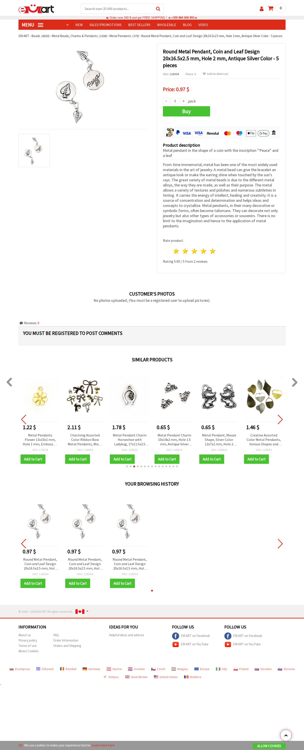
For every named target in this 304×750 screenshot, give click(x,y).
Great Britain (139, 677)
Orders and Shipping (67, 646)
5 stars (212, 251)
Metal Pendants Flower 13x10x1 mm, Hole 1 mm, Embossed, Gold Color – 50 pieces (40, 440)
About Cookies (28, 651)
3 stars (194, 251)
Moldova (195, 677)
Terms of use (27, 646)
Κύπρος (114, 677)
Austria (117, 669)
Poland (243, 669)
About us (24, 635)
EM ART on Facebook (195, 636)
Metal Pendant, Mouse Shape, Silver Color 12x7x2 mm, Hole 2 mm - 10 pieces (219, 440)
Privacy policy (27, 640)
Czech (161, 669)
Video (203, 24)
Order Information (65, 640)
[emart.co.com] (36, 8)
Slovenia (289, 669)
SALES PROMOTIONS (105, 24)
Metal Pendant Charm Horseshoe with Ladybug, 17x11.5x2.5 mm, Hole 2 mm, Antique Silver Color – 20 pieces (129, 440)
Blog (187, 24)
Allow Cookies (269, 746)
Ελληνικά (48, 669)
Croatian (139, 669)
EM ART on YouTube (195, 644)
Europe (205, 669)
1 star (176, 251)
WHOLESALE (166, 24)
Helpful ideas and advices (126, 635)
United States (169, 677)
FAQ (56, 635)
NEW (79, 24)
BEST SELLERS (139, 24)
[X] (20, 745)
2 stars (185, 251)
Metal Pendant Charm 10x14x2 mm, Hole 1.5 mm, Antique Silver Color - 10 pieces (174, 440)
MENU (28, 25)
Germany (94, 669)
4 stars (203, 251)
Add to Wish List (217, 74)
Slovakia (266, 669)
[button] (127, 466)
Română (71, 669)
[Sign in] (261, 8)
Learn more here (103, 745)
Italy (224, 669)
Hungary (182, 669)
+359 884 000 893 (182, 17)
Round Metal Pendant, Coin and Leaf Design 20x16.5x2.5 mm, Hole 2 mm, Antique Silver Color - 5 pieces (40, 564)
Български (22, 669)
